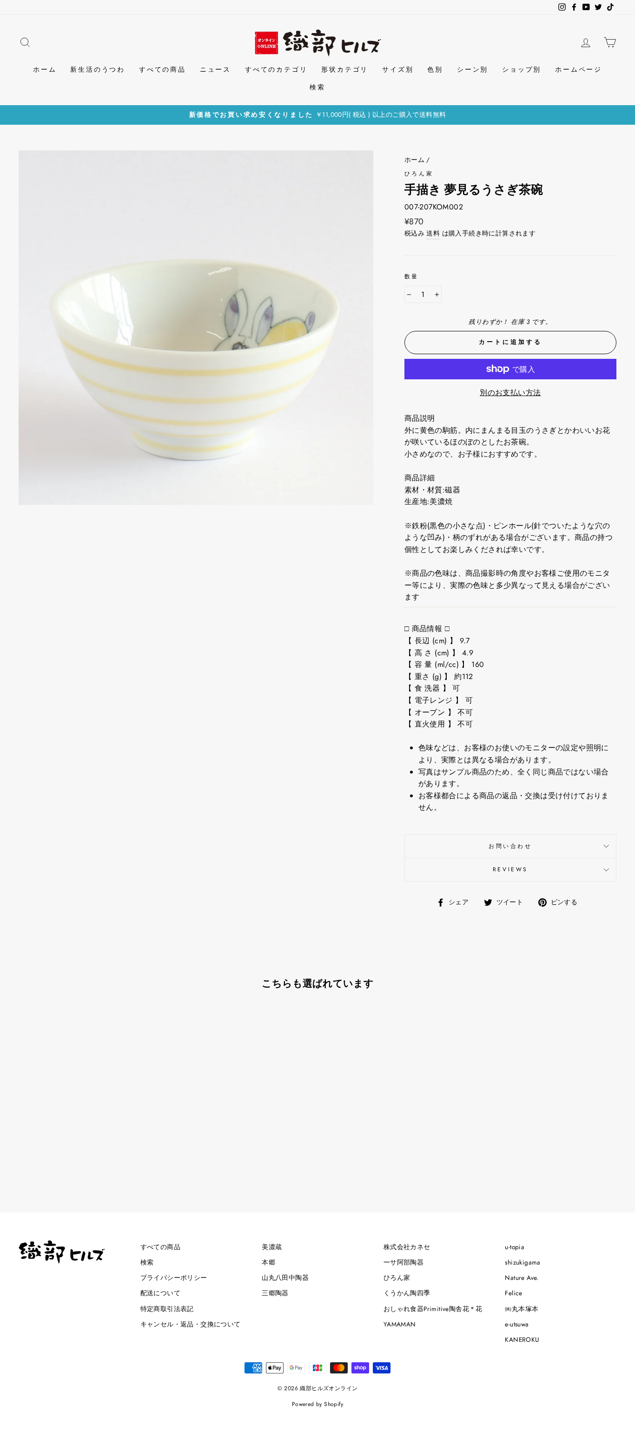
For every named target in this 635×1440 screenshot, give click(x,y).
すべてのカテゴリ (276, 69)
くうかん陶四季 (407, 1293)
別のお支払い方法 (510, 392)
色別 (435, 69)
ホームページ (578, 69)
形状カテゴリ (344, 69)
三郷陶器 (275, 1293)
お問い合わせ (510, 846)
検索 (317, 87)
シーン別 (472, 69)
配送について (160, 1293)
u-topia (514, 1247)
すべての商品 (162, 69)
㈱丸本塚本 (521, 1308)
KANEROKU (522, 1339)
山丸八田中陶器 (285, 1277)
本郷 (268, 1262)
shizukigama (522, 1262)
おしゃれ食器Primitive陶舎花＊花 (433, 1308)
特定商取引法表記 (167, 1308)
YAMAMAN (400, 1324)
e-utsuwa (517, 1324)
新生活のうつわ (97, 69)
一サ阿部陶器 (403, 1262)
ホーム (44, 69)
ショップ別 (521, 69)
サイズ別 (397, 69)
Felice (513, 1293)
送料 (433, 233)
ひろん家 (418, 173)
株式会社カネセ (407, 1247)
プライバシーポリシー (173, 1277)
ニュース (215, 69)
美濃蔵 (272, 1247)
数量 (411, 276)
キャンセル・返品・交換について (190, 1324)
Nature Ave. (521, 1277)
